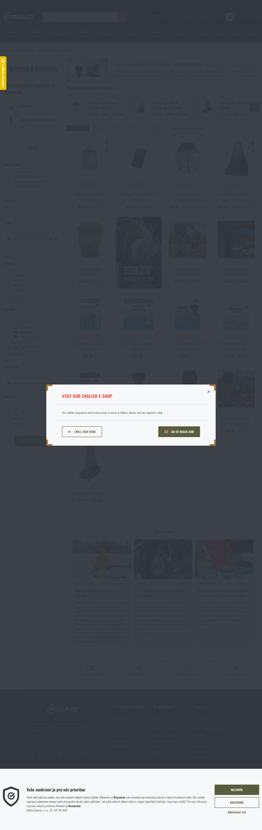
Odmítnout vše (237, 812)
